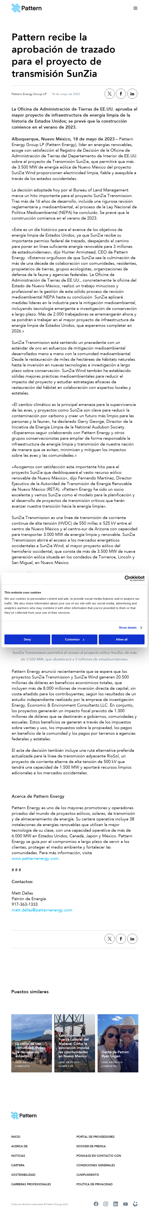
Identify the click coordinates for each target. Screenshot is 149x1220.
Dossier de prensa (91, 1146)
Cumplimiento (87, 1175)
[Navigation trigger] (135, 8)
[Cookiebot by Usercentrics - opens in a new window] (128, 578)
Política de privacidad (94, 1184)
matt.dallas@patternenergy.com (42, 910)
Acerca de (19, 1146)
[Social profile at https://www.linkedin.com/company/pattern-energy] (115, 1204)
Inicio (15, 1137)
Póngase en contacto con (98, 1156)
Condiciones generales (95, 1165)
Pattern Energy (27, 8)
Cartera (17, 1165)
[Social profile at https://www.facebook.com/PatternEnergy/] (96, 1204)
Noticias (18, 1156)
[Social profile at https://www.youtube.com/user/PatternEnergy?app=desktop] (125, 1204)
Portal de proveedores (95, 1137)
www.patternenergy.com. (36, 859)
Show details (128, 627)
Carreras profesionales (31, 1184)
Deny (27, 639)
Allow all (121, 639)
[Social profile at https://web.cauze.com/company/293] (135, 1205)
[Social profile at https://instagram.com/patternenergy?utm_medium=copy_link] (105, 1204)
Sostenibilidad (23, 1175)
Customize (72, 639)
